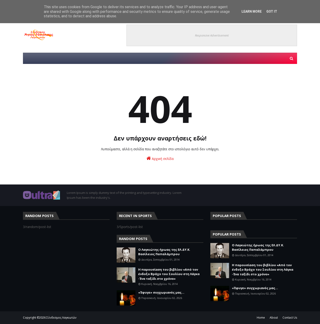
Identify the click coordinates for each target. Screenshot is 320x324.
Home (261, 318)
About (274, 318)
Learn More (252, 11)
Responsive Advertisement (212, 35)
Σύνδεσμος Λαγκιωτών (61, 318)
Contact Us (290, 318)
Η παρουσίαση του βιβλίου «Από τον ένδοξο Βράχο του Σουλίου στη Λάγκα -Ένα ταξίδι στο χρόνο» (169, 274)
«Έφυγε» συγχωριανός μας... (161, 292)
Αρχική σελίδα (162, 158)
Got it (271, 11)
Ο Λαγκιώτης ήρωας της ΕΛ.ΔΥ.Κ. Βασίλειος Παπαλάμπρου (164, 251)
